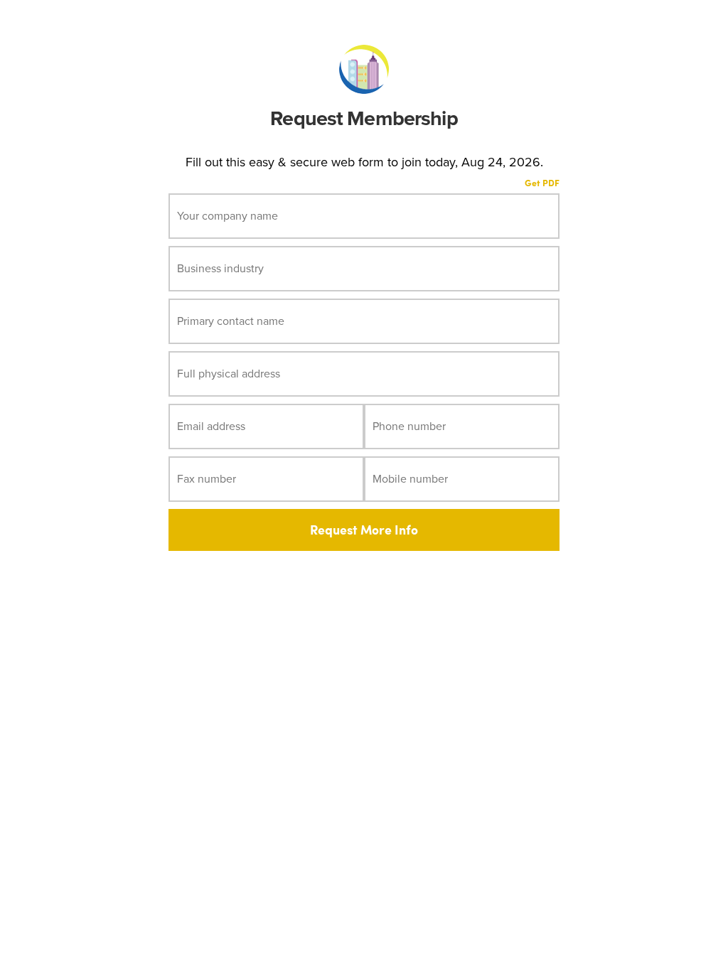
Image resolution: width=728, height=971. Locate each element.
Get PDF (542, 182)
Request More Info (364, 529)
